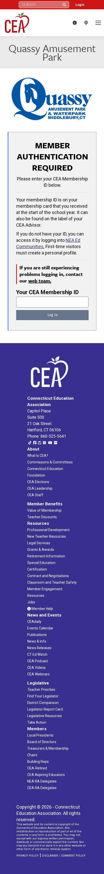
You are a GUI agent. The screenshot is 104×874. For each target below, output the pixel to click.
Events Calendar (40, 628)
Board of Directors (41, 742)
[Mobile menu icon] (98, 22)
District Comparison (43, 703)
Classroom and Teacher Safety (52, 582)
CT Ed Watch (37, 654)
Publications (37, 635)
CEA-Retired (37, 768)
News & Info (36, 641)
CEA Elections (38, 482)
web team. (39, 280)
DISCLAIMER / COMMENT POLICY (64, 855)
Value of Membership (44, 510)
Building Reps (38, 762)
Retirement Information (46, 556)
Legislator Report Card (45, 709)
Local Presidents (40, 735)
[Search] (64, 4)
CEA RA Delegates (42, 788)
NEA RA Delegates (42, 781)
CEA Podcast (37, 661)
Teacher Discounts (42, 517)
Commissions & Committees (50, 462)
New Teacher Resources (46, 536)
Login (79, 5)
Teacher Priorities (41, 690)
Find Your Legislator (43, 696)
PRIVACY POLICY (27, 855)
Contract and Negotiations (48, 576)
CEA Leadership (40, 488)
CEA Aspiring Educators (46, 775)
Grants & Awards (40, 550)
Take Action (36, 722)
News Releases (39, 648)
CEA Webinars (38, 674)
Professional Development (48, 530)
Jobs (31, 602)
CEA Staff (35, 495)
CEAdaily (34, 622)
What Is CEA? (37, 456)
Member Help (42, 609)
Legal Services (38, 543)
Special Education (41, 563)
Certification (37, 569)
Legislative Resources (44, 716)
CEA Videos (36, 668)
